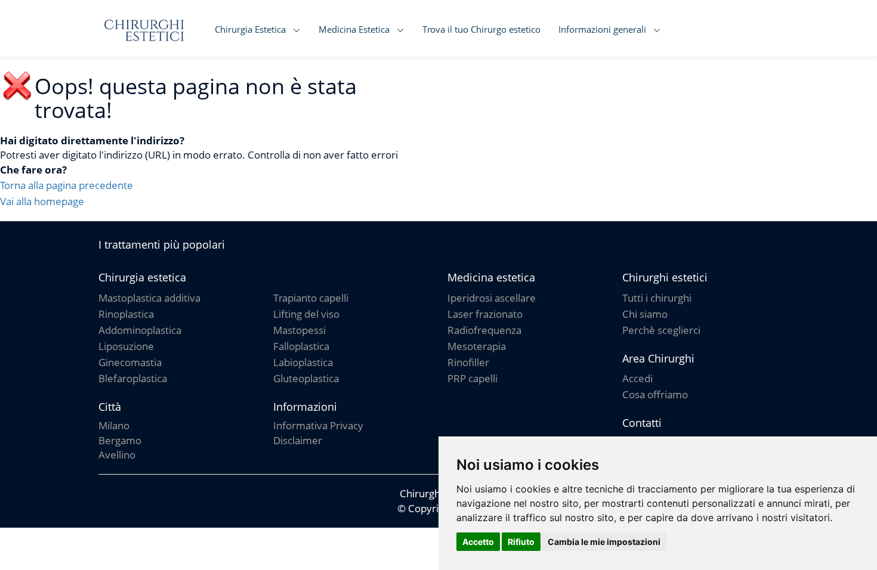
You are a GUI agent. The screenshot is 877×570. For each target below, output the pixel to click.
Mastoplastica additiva (149, 298)
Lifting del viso (306, 314)
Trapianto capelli (310, 298)
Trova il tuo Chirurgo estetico (481, 29)
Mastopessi (299, 330)
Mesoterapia (476, 346)
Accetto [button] (478, 542)
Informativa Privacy (318, 425)
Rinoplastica (126, 314)
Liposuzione (126, 346)
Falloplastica (301, 346)
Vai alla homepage (42, 201)
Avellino (116, 454)
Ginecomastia (130, 362)
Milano (113, 425)
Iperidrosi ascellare (491, 298)
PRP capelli (472, 378)
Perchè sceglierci (661, 330)
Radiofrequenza (484, 330)
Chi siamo (645, 314)
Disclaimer (297, 440)
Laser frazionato (485, 314)
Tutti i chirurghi (656, 298)
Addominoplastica (139, 330)
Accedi (637, 378)
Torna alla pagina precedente (66, 185)
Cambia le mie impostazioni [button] (604, 542)
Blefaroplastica (132, 378)
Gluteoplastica (306, 378)
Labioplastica (303, 362)
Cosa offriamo (655, 394)
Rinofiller (468, 362)
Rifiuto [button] (521, 542)
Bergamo (119, 440)
